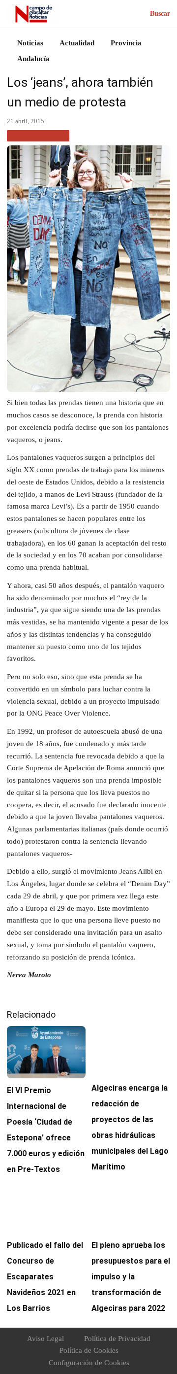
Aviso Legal (45, 1338)
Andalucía (33, 59)
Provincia (126, 43)
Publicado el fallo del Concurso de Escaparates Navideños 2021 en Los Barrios (45, 1276)
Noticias (30, 43)
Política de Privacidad (117, 1338)
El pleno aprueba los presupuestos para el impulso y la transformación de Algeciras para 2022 (130, 1276)
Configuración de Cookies (89, 1363)
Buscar (160, 13)
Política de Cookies (88, 1350)
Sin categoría (38, 135)
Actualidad (76, 43)
